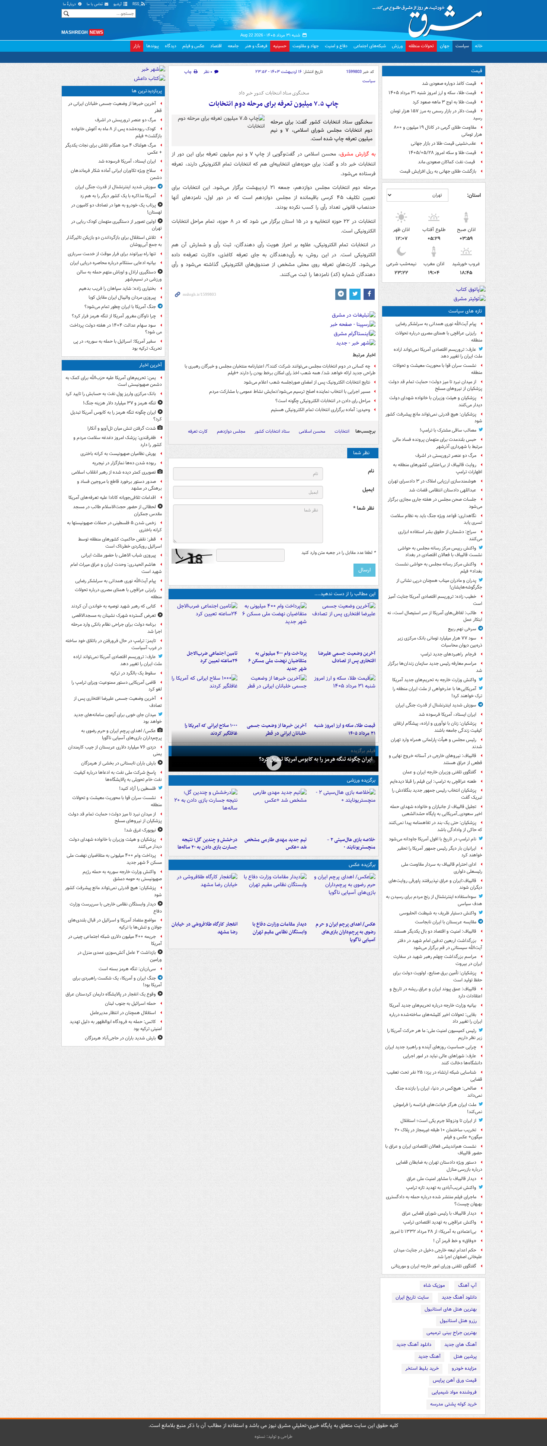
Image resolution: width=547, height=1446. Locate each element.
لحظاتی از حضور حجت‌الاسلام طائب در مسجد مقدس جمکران (117, 510)
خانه (479, 45)
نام (371, 471)
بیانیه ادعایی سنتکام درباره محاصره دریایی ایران (113, 262)
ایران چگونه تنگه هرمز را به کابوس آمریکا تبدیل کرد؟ (315, 759)
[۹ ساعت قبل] (273, 696)
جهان (445, 45)
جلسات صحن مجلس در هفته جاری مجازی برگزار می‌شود (435, 503)
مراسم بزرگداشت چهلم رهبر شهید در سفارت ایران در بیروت (437, 960)
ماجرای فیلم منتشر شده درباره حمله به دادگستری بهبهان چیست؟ (434, 1200)
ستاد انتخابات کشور (272, 431)
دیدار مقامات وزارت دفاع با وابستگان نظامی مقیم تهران (279, 928)
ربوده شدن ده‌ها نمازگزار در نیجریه (124, 462)
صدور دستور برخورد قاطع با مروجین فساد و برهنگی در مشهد (119, 485)
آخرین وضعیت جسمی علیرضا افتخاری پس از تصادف (346, 657)
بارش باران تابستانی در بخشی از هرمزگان (118, 763)
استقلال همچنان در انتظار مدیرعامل (123, 1012)
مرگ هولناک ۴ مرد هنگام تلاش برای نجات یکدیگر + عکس (113, 149)
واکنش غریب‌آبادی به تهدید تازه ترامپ (441, 1187)
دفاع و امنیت (336, 45)
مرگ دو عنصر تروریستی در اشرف (445, 455)
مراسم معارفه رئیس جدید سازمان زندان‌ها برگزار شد (435, 667)
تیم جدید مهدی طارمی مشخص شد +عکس (275, 844)
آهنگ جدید (429, 1356)
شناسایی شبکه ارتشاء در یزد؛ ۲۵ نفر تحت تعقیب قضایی (434, 1076)
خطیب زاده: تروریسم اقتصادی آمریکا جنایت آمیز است (435, 600)
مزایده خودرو (464, 1368)
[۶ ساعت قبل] (273, 811)
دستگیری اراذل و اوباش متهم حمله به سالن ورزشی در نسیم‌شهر (119, 276)
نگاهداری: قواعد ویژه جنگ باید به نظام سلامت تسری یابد (436, 519)
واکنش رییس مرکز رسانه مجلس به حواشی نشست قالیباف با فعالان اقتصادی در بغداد (440, 552)
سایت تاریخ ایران (412, 1297)
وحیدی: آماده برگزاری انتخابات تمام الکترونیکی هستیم (320, 409)
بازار (136, 45)
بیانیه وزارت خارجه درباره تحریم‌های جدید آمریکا (432, 1005)
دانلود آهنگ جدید (459, 1297)
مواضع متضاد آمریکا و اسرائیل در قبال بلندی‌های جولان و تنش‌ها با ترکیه (115, 924)
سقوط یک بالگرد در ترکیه (133, 673)
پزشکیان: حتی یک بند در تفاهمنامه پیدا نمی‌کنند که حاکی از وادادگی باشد (435, 826)
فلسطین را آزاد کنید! (137, 788)
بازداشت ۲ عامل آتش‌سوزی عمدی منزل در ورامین (119, 956)
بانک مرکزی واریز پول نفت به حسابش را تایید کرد (110, 393)
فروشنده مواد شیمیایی (454, 1392)
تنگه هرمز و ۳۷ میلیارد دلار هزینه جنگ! (119, 403)
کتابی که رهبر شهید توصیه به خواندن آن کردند (113, 606)
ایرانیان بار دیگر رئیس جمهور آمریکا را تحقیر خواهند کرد (439, 852)
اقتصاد (216, 45)
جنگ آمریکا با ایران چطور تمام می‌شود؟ (120, 306)
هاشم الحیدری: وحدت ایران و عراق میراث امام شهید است (116, 568)
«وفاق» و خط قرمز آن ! (454, 1240)
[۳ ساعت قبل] (273, 624)
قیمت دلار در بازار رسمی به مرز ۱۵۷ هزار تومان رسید (436, 115)
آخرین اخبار (150, 365)
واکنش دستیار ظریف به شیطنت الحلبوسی (437, 913)
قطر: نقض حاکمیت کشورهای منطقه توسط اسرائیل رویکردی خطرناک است (120, 543)
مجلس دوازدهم (231, 431)
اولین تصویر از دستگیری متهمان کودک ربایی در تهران (116, 225)
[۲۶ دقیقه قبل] (273, 763)
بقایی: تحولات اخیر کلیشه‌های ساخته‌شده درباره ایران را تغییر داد (435, 1018)
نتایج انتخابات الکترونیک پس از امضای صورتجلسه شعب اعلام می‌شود (307, 382)
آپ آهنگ (467, 1285)
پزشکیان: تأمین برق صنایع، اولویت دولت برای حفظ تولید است (437, 976)
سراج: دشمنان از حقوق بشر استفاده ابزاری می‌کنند (440, 535)
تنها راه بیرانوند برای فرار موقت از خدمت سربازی (112, 253)
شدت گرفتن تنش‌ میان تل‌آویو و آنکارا (121, 428)
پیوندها (152, 45)
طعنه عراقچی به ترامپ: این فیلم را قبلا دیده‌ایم (433, 781)
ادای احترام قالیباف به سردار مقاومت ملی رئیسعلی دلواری (441, 868)
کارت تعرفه (198, 431)
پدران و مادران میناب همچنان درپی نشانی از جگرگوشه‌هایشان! (439, 584)
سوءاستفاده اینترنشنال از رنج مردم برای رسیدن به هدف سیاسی (434, 900)
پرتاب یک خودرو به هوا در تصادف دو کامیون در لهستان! (116, 209)
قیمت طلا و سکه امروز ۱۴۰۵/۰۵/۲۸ (442, 152)
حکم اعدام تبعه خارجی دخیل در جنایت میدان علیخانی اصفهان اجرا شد (438, 1254)
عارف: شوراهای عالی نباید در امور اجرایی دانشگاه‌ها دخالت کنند (442, 1059)
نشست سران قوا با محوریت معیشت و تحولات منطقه (437, 369)
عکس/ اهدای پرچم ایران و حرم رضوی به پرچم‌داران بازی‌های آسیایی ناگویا (345, 932)
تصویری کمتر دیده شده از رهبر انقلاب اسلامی (113, 472)
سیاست (462, 45)
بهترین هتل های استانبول (451, 1309)
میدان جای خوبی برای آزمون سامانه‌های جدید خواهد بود (118, 718)
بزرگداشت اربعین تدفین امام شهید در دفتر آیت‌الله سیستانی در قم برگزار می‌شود (439, 944)
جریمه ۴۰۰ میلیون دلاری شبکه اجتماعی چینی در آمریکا (115, 940)
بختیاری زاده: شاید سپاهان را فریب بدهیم (117, 288)
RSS (136, 4)
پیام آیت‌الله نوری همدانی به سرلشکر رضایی (436, 323)
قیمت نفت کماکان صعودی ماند (447, 162)
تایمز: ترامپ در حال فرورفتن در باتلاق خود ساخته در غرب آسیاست (113, 644)
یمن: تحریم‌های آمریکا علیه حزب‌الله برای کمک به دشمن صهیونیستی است (113, 381)
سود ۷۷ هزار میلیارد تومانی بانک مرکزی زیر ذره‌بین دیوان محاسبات (439, 642)
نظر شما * (363, 508)
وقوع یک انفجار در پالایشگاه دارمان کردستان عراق (110, 994)
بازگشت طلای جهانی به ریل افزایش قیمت (438, 171)
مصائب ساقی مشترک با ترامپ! (448, 430)
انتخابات (342, 431)
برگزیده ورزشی (361, 780)
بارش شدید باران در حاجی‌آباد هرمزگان (120, 1038)
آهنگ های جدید (460, 1345)
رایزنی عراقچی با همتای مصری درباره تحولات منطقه (438, 337)
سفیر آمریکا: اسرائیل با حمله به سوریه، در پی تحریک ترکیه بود (117, 345)
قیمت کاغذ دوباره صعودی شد (449, 83)
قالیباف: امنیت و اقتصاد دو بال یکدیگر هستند (435, 931)
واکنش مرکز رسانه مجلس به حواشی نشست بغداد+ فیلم (438, 568)
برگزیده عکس (362, 865)
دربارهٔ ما (70, 4)
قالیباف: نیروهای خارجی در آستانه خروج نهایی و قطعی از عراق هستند (435, 759)
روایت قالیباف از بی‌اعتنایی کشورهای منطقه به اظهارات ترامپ (437, 468)
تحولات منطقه (421, 45)
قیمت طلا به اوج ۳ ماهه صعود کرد (444, 102)
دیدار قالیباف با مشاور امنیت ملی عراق (441, 1178)
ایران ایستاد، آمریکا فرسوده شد (447, 714)
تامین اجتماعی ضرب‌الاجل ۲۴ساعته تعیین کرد (212, 657)
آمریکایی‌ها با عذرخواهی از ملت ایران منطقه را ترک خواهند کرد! (437, 692)
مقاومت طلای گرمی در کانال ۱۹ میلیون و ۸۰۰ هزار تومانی (438, 131)
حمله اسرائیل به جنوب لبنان (130, 1003)
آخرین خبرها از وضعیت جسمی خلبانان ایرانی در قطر (115, 107)
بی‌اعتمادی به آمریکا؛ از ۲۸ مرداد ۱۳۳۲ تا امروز (433, 1231)
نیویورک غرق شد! (140, 830)
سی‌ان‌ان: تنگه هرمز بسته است (127, 968)
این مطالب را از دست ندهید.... (344, 594)
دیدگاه (170, 45)
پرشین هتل (465, 1356)
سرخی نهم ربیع (462, 628)
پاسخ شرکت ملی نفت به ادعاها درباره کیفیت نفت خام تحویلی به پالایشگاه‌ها (118, 776)
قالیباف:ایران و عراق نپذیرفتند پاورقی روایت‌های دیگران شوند (435, 884)
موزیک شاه (434, 1285)
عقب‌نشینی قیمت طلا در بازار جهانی (443, 143)
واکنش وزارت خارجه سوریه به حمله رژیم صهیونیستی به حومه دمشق (122, 875)
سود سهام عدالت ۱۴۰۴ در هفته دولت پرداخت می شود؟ (116, 329)
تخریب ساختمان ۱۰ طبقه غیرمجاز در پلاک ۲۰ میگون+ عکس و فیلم (438, 1133)
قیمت (476, 71)
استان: (474, 195)
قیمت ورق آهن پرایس (455, 1380)
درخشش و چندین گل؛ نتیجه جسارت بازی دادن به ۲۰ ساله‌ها (207, 844)
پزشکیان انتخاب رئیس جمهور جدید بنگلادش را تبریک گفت (437, 794)
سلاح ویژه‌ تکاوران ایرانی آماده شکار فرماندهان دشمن (116, 174)
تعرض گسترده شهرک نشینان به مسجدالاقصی (114, 615)
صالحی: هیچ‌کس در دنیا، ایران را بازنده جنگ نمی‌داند (438, 1092)
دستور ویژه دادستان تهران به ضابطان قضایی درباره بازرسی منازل (439, 1166)
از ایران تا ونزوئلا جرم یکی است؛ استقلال (438, 1120)
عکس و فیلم (193, 45)
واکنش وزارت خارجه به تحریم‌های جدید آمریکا (434, 679)
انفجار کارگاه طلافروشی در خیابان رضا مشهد (204, 928)
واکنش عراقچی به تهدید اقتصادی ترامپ (439, 1222)
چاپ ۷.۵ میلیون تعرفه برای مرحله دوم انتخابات (274, 104)
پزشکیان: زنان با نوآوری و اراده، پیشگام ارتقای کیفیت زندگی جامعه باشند (437, 727)
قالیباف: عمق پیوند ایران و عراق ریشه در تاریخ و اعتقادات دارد (436, 992)
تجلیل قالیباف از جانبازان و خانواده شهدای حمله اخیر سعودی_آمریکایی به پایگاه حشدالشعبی (436, 810)
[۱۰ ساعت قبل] (204, 811)
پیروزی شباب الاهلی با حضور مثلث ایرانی (118, 555)
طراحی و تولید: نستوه (273, 1436)
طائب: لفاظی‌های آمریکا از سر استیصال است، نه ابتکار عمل (434, 616)
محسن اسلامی (312, 431)
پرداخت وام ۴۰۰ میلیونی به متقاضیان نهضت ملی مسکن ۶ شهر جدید (277, 661)
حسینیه (280, 45)
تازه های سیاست (465, 311)
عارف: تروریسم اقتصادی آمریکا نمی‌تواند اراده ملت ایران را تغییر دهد (438, 353)
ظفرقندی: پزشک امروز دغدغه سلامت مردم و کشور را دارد (117, 441)
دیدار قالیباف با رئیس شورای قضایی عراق (439, 1213)
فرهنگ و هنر (256, 45)
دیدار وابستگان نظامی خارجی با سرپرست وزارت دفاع (116, 908)
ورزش (397, 45)
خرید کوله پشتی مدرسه (453, 1404)
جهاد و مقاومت (305, 45)
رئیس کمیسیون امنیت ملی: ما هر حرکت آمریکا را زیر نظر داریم (434, 1034)
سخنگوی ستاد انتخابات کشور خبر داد (274, 93)
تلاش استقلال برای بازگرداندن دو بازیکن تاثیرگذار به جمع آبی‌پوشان (114, 241)
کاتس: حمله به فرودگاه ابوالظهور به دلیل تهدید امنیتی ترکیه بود (116, 1025)
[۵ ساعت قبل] (204, 624)
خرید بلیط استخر (422, 1368)
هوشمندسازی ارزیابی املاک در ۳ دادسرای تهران (432, 481)
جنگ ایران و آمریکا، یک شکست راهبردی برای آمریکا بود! (117, 982)
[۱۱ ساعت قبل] (204, 696)
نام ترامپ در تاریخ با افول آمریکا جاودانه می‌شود (432, 839)
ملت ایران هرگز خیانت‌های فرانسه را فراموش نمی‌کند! (437, 1108)
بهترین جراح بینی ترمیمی (451, 1333)
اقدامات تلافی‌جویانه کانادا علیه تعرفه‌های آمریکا (112, 497)
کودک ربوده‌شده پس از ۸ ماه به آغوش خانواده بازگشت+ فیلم (116, 132)
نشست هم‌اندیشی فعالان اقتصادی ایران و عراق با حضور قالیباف (433, 1150)
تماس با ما (95, 4)
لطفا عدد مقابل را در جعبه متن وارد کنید (338, 552)
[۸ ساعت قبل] (342, 696)
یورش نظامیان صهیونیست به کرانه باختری (118, 453)
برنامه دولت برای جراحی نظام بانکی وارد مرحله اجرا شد (116, 628)
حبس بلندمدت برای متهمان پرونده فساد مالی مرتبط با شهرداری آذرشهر (437, 443)
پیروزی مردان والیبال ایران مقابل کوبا (122, 297)
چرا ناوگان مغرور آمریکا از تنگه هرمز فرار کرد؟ (114, 316)
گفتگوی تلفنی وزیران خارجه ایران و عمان (439, 772)
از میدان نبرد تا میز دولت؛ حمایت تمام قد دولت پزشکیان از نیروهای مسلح (435, 385)
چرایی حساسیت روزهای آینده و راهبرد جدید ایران (430, 1047)
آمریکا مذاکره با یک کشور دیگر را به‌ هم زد (118, 195)
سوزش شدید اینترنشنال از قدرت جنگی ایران (436, 705)
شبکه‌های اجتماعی (370, 45)
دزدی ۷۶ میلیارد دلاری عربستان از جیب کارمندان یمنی (115, 751)
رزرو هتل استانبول (458, 1321)
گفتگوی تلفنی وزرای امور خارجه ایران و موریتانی (433, 1266)
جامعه (233, 45)
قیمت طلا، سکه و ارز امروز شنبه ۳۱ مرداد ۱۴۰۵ (432, 92)
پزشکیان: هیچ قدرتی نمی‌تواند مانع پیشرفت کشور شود (434, 418)
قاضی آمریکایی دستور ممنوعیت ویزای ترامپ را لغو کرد (116, 686)
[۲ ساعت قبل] (342, 624)
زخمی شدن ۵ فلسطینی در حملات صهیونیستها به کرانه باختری (114, 526)
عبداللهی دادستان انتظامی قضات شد (442, 490)
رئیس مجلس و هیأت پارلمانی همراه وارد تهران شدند (436, 743)
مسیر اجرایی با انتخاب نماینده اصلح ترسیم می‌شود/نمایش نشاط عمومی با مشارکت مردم (289, 391)
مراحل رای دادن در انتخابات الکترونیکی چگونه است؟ (322, 400)
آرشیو (118, 4)
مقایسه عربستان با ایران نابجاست (445, 922)
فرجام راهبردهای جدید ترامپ (448, 654)
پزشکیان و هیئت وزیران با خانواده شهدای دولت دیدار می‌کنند (435, 401)
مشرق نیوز (430, 18)
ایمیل (368, 490)
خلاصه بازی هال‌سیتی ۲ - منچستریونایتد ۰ (351, 844)
